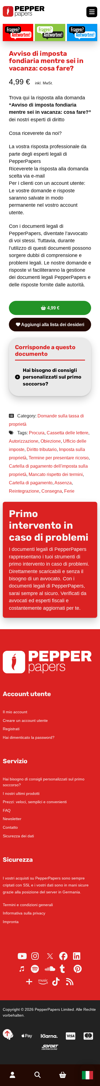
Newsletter (12, 819)
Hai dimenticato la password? (28, 737)
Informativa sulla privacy (24, 913)
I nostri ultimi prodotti (21, 793)
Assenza (63, 482)
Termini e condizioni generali (28, 905)
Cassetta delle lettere (67, 432)
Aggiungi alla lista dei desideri (52, 324)
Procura (36, 432)
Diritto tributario (42, 449)
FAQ (7, 810)
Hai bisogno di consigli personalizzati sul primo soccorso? (52, 377)
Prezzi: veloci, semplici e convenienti (35, 802)
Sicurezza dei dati (18, 836)
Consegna (51, 491)
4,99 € (53, 308)
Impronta (11, 921)
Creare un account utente (25, 720)
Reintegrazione (24, 491)
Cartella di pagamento (30, 482)
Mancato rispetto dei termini (56, 474)
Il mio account (15, 712)
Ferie (69, 491)
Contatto (10, 827)
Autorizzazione (23, 441)
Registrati (11, 729)
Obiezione (51, 441)
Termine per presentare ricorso (59, 457)
